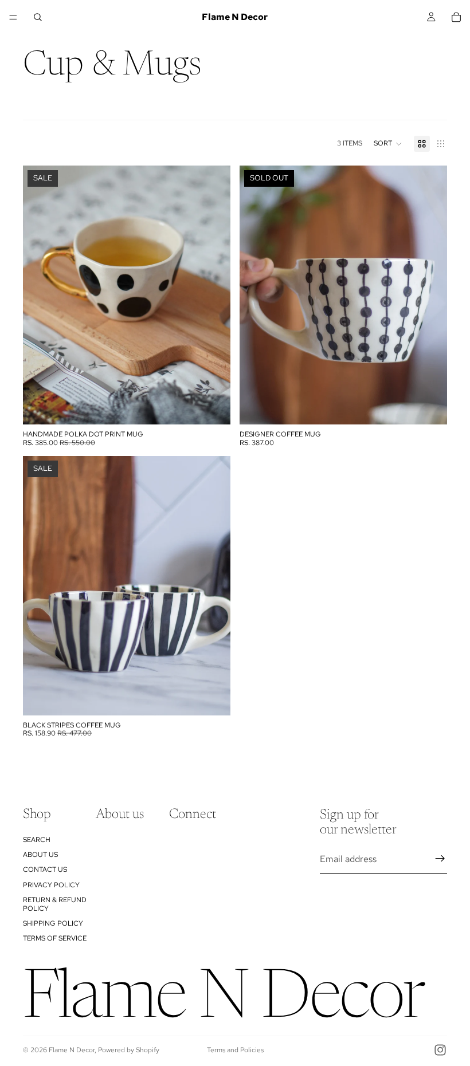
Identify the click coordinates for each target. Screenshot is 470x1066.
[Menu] (13, 17)
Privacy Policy (51, 885)
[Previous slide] (257, 295)
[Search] (37, 17)
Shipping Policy (53, 923)
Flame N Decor (72, 1050)
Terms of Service (55, 938)
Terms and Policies (235, 1050)
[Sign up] (440, 859)
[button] (388, 143)
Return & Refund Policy (55, 904)
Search (36, 839)
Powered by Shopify (128, 1050)
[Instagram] (440, 1050)
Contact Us (45, 870)
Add (222, 406)
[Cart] (456, 17)
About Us (40, 854)
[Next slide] (430, 295)
